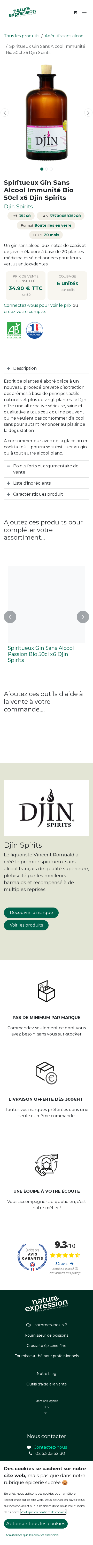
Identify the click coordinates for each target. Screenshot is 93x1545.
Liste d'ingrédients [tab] (32, 483)
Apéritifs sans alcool (65, 35)
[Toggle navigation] (84, 12)
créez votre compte (24, 311)
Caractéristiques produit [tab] (38, 494)
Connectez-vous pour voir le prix (38, 305)
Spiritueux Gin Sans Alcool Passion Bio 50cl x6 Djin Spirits (41, 654)
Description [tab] (25, 368)
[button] (4, 112)
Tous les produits (21, 35)
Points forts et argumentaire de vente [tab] (46, 469)
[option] (46, 617)
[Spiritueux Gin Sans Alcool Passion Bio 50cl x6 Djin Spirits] (46, 604)
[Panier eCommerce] (75, 12)
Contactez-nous (50, 1447)
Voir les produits (26, 925)
